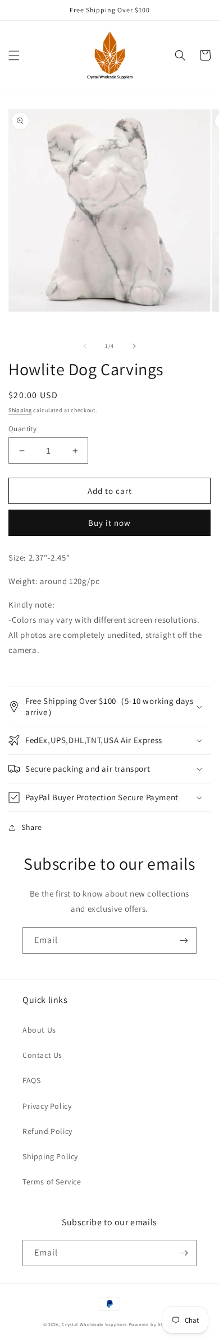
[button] (14, 55)
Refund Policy (47, 1131)
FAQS (31, 1080)
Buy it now (109, 522)
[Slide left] (84, 346)
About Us (39, 1030)
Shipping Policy (50, 1156)
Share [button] (31, 827)
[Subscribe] (183, 940)
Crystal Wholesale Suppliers (94, 1324)
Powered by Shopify (152, 1324)
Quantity (22, 428)
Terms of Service (51, 1182)
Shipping (20, 410)
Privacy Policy (46, 1106)
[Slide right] (134, 346)
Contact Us (42, 1055)
